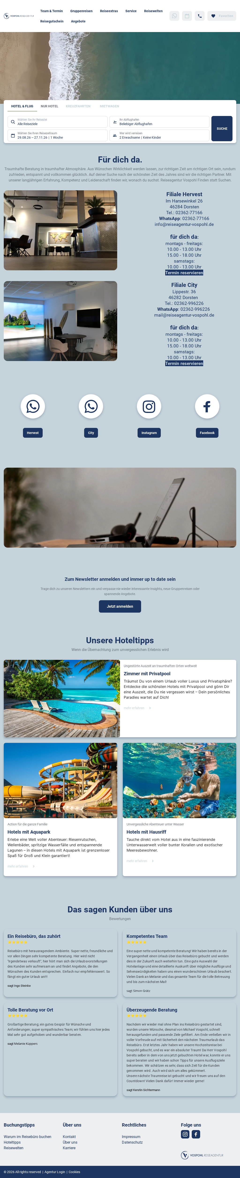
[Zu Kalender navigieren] (187, 16)
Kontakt (69, 1136)
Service (131, 11)
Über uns (70, 1142)
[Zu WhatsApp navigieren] (174, 16)
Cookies (74, 1172)
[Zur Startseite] (20, 16)
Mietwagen (109, 106)
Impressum (131, 1136)
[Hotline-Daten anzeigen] (200, 16)
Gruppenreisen (81, 11)
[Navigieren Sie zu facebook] (196, 1134)
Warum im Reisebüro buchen (27, 1136)
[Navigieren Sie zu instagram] (185, 1134)
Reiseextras (109, 11)
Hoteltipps (12, 1142)
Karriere (69, 1147)
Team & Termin (51, 11)
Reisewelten (153, 11)
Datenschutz (132, 1142)
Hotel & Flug (22, 106)
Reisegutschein (52, 21)
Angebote (78, 21)
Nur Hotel (49, 106)
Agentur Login (55, 1172)
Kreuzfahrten (78, 106)
